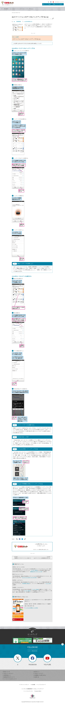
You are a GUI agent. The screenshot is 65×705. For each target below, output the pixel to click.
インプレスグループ (42, 684)
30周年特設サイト (7, 675)
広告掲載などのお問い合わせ (40, 675)
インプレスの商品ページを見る (31, 607)
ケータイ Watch (34, 570)
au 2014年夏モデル (28, 21)
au (10, 8)
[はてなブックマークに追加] (22, 539)
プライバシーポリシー (24, 684)
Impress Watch (38, 691)
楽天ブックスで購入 (18, 619)
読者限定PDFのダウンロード (9, 677)
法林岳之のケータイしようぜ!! (36, 571)
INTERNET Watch (26, 583)
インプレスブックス (29, 691)
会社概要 (33, 684)
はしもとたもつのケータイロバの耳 (29, 577)
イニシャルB (48, 583)
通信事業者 (6, 8)
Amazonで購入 (17, 616)
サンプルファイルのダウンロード (10, 678)
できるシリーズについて (8, 673)
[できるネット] (1, 8)
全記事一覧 (36, 677)
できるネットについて (60, 1)
